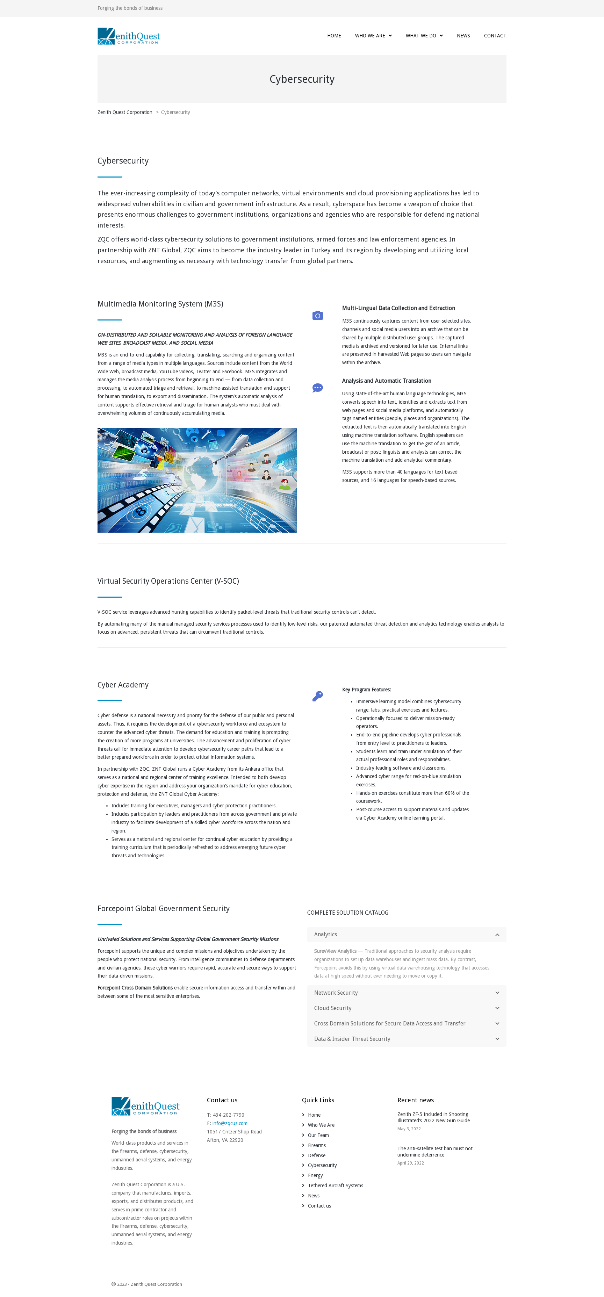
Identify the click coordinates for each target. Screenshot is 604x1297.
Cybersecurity (322, 1165)
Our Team (318, 1135)
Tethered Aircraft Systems (335, 1185)
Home (314, 1115)
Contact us (319, 1206)
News (313, 1195)
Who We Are (321, 1125)
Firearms (317, 1145)
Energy (315, 1175)
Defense (316, 1155)
